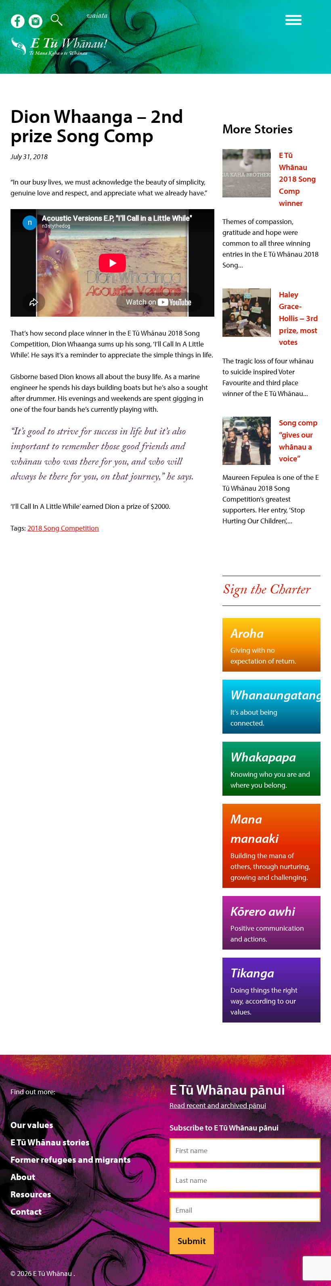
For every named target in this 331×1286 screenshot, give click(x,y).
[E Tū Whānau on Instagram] (36, 22)
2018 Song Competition (63, 528)
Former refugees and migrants (70, 1159)
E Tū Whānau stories (50, 1142)
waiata (96, 16)
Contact (26, 1211)
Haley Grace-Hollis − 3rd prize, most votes (298, 318)
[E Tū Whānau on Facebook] (18, 22)
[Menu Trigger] (293, 19)
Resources (30, 1194)
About (22, 1176)
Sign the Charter (266, 591)
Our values (31, 1124)
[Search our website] (52, 20)
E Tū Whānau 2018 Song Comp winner (297, 179)
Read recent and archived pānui (218, 1105)
